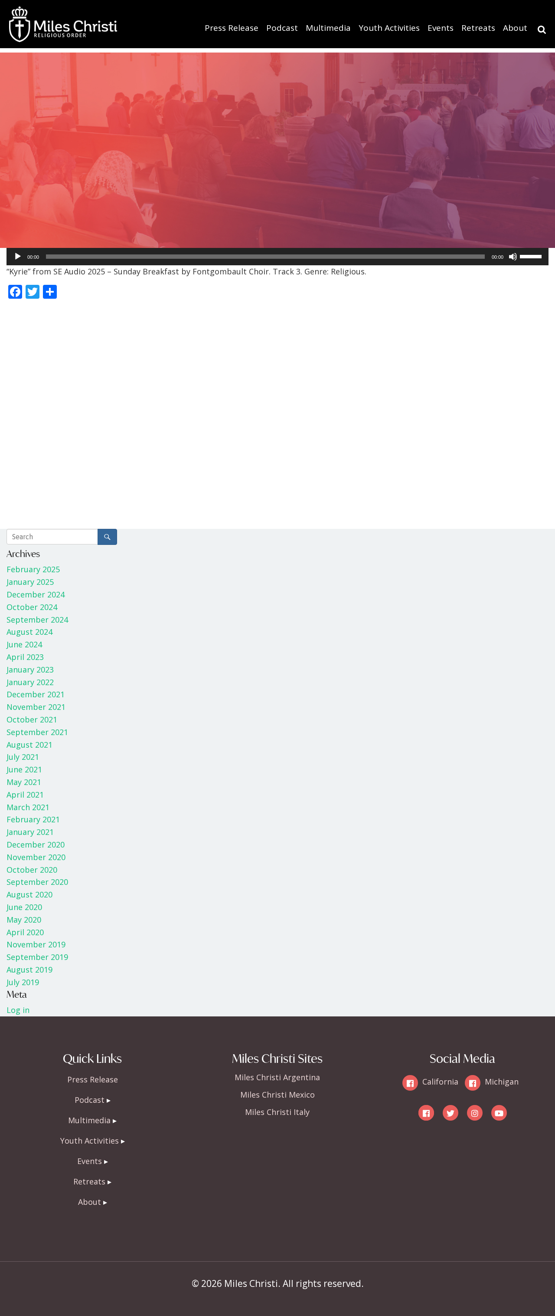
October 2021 (32, 719)
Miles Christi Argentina (277, 1077)
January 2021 (30, 832)
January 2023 (30, 669)
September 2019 (37, 957)
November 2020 (36, 857)
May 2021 (24, 782)
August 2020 (29, 894)
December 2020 (36, 844)
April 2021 (25, 794)
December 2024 (36, 594)
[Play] (17, 256)
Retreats (478, 27)
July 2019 (23, 982)
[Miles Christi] (63, 13)
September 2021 (37, 732)
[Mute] (513, 256)
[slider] (532, 256)
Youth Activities (389, 27)
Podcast (282, 27)
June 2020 (24, 907)
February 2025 (33, 569)
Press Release (231, 27)
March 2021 (28, 807)
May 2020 (24, 919)
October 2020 (32, 869)
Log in (18, 1010)
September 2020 (37, 882)
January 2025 (30, 582)
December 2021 (36, 694)
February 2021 (33, 819)
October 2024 (32, 607)
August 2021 (29, 744)
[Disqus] (277, 415)
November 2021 (36, 707)
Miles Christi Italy (277, 1112)
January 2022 (30, 682)
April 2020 (25, 932)
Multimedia (328, 27)
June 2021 (24, 769)
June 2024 (24, 644)
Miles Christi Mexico (277, 1094)
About (515, 27)
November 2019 (36, 944)
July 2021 (23, 757)
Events (441, 27)
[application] (277, 256)
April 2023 (25, 657)
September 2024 (37, 619)
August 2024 (29, 632)
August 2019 (29, 969)
